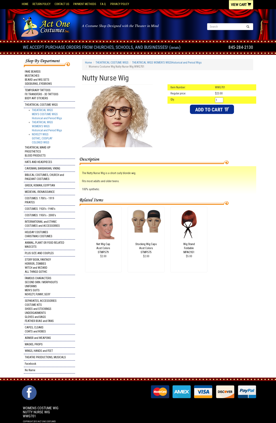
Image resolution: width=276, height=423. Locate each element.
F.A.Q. (103, 4)
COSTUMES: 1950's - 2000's (40, 215)
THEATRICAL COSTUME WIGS (41, 104)
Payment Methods (84, 4)
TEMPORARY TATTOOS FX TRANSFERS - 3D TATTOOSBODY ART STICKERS (41, 94)
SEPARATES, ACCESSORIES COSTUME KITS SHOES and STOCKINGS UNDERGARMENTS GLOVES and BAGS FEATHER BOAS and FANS (41, 311)
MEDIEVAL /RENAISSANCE (40, 191)
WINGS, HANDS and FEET (39, 350)
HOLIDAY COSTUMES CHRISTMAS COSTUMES (38, 234)
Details (175, 48)
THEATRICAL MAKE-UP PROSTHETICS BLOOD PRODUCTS (38, 151)
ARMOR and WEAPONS (38, 337)
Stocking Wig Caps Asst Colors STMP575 (146, 248)
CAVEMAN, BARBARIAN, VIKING (42, 168)
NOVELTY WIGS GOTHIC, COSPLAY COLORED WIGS (42, 138)
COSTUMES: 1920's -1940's (40, 208)
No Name (30, 370)
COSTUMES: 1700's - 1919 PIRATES (39, 200)
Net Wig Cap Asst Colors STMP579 (103, 248)
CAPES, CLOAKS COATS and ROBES (35, 329)
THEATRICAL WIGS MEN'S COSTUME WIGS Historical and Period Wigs (47, 114)
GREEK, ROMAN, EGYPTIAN (40, 185)
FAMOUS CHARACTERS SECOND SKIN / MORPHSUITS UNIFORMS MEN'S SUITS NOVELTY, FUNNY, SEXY (41, 286)
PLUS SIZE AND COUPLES (39, 253)
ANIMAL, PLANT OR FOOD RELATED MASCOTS (44, 244)
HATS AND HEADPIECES (38, 162)
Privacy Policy (119, 4)
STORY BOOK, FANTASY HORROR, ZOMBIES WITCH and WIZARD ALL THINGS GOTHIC (38, 265)
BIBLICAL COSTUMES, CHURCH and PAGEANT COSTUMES (44, 177)
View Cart (239, 4)
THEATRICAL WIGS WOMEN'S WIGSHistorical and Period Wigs (47, 126)
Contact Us (62, 4)
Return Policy (42, 4)
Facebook (30, 363)
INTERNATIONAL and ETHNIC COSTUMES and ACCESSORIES (42, 223)
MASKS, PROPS (34, 344)
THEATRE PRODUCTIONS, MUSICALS (45, 357)
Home (25, 4)
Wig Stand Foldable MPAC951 (189, 248)
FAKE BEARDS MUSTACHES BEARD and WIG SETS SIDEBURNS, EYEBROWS (38, 77)
